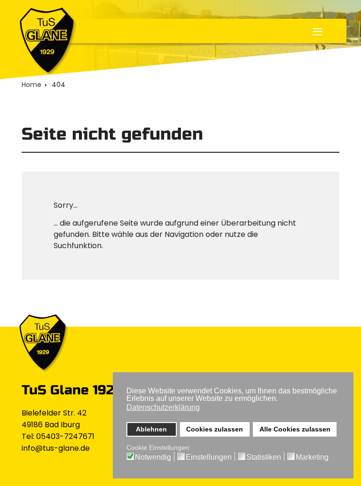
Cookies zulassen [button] (214, 429)
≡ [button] (317, 33)
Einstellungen (209, 457)
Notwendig (153, 457)
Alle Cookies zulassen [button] (294, 429)
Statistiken (263, 457)
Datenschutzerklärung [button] (163, 407)
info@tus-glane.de (56, 448)
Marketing (312, 457)
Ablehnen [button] (151, 429)
